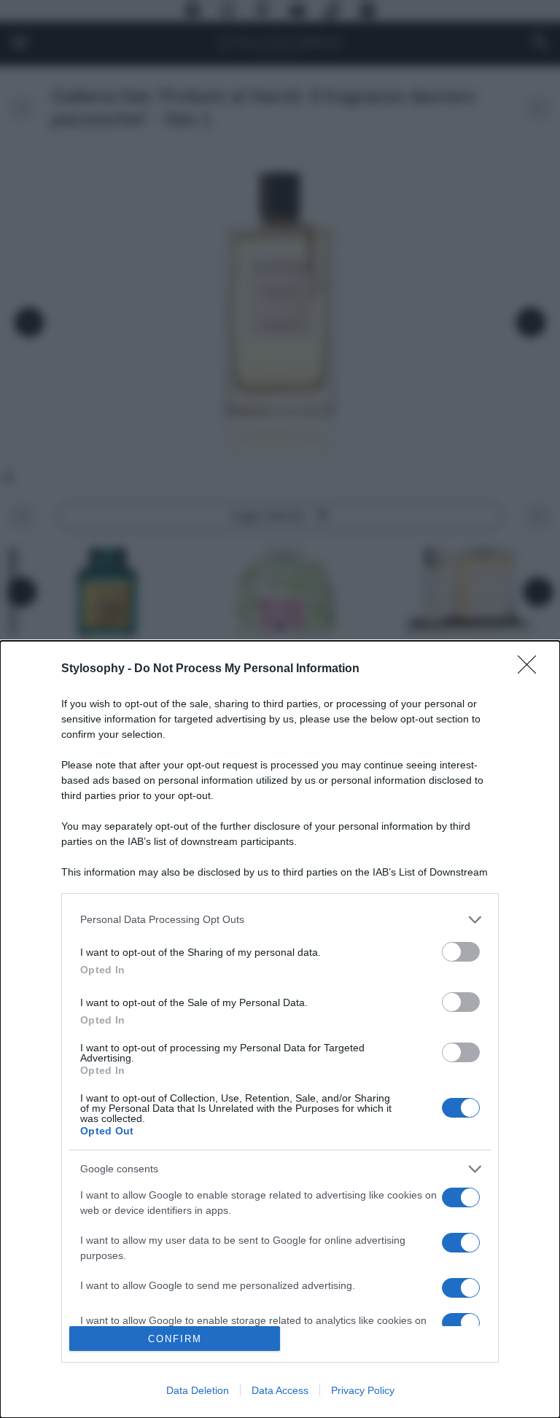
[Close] (531, 669)
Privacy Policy (362, 1390)
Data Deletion (197, 1390)
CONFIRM (175, 1338)
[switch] (461, 952)
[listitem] (280, 919)
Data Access (280, 1390)
